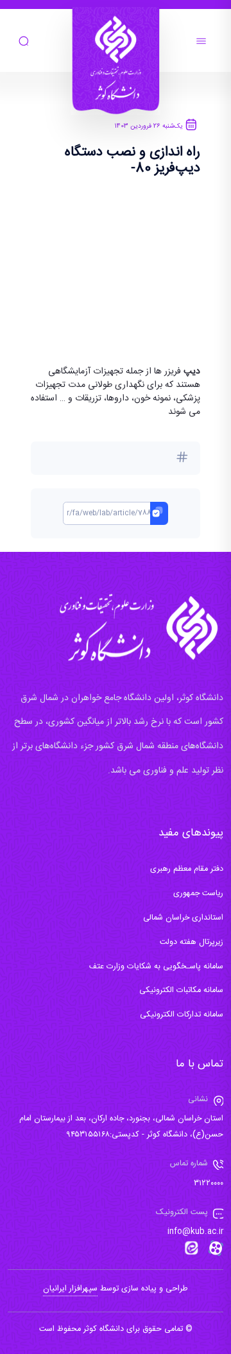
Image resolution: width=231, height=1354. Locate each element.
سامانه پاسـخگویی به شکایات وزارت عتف (156, 966)
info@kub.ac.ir (195, 1231)
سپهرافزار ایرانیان (70, 1289)
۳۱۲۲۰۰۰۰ (208, 1183)
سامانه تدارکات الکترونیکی (181, 1015)
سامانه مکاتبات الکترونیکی (181, 990)
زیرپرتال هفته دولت (191, 942)
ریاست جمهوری (198, 893)
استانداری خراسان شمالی (183, 918)
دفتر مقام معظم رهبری (186, 869)
